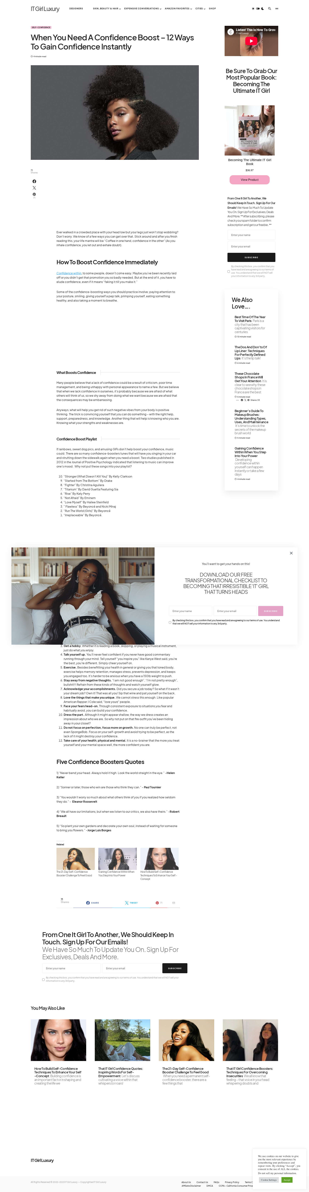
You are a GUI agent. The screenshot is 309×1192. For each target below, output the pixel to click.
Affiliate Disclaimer (191, 1186)
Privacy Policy (232, 1182)
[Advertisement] (118, 193)
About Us (186, 1182)
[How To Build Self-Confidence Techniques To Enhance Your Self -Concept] (159, 859)
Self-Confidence (41, 27)
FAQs (216, 1182)
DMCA (210, 1186)
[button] (258, 9)
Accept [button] (287, 1179)
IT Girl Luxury (45, 8)
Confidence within (69, 273)
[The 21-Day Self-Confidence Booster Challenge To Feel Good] (76, 859)
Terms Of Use (251, 1182)
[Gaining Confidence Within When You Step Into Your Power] (117, 859)
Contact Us (202, 1182)
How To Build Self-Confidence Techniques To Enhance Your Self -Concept (158, 875)
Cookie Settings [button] (269, 1179)
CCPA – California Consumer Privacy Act (239, 1186)
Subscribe (175, 968)
